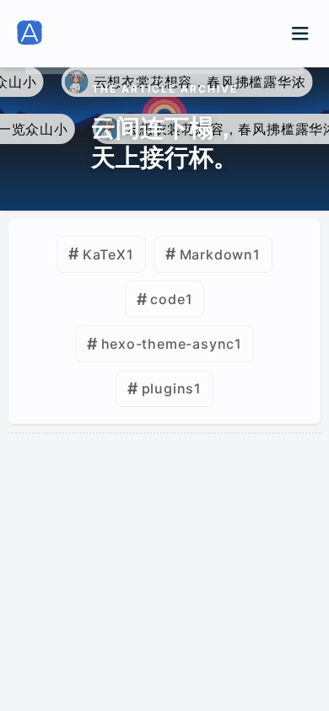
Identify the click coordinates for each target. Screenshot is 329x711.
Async (232, 517)
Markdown (216, 254)
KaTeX (105, 254)
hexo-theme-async (168, 343)
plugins (168, 388)
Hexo (66, 517)
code (167, 299)
